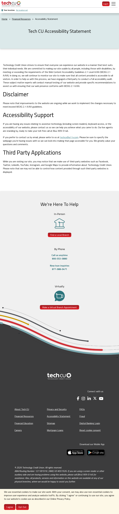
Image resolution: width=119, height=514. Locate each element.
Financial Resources (24, 416)
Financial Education (24, 423)
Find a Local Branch (59, 235)
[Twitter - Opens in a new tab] (95, 399)
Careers (18, 430)
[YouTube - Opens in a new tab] (101, 399)
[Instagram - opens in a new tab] (83, 399)
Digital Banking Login (89, 423)
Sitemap (51, 423)
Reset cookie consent (90, 430)
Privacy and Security (57, 409)
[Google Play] (95, 452)
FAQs (82, 409)
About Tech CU (22, 409)
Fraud (82, 416)
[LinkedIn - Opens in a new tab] (89, 399)
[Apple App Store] (76, 452)
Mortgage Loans (55, 430)
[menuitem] (11, 3)
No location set (22, 10)
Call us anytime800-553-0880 (60, 256)
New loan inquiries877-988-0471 (59, 267)
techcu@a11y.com (69, 137)
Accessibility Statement (58, 416)
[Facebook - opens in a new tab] (78, 399)
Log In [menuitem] (105, 3)
